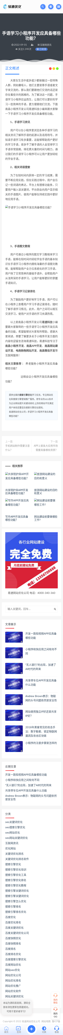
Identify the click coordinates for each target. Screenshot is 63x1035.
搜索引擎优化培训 (15, 869)
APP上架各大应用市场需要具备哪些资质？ (46, 448)
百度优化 (10, 917)
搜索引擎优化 (25, 395)
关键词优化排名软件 (17, 859)
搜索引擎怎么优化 (15, 901)
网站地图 (46, 1021)
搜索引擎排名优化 (15, 912)
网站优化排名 (13, 980)
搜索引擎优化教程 (15, 885)
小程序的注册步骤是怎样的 (41, 743)
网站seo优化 (12, 970)
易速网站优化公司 (17, 412)
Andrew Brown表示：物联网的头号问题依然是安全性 (31, 798)
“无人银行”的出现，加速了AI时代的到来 (28, 785)
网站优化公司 (13, 975)
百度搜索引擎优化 (15, 959)
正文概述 (12, 68)
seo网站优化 (12, 832)
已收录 (42, 49)
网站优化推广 (13, 986)
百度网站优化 (13, 964)
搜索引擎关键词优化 (17, 891)
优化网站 (10, 848)
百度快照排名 (13, 943)
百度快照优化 (13, 938)
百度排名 (10, 949)
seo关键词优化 (14, 822)
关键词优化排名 (14, 854)
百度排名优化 (13, 954)
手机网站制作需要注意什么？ (17, 448)
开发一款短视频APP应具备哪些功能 (26, 774)
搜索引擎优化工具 (15, 875)
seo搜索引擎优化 (15, 827)
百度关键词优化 (14, 928)
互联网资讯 (11, 843)
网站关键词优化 (14, 996)
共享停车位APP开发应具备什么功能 (26, 790)
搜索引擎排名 (13, 906)
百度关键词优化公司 (17, 933)
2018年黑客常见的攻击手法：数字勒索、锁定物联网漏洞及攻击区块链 (41, 731)
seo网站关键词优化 (16, 838)
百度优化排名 (13, 922)
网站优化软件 (13, 991)
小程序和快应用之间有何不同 (22, 780)
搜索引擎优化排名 (15, 880)
